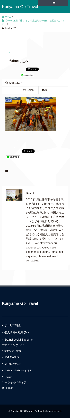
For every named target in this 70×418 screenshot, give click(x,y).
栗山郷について (12, 364)
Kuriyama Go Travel (20, 6)
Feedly (9, 387)
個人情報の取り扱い (16, 332)
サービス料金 (12, 325)
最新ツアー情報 (12, 350)
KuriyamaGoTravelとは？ (18, 370)
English (8, 377)
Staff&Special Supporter (18, 339)
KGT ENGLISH (12, 357)
